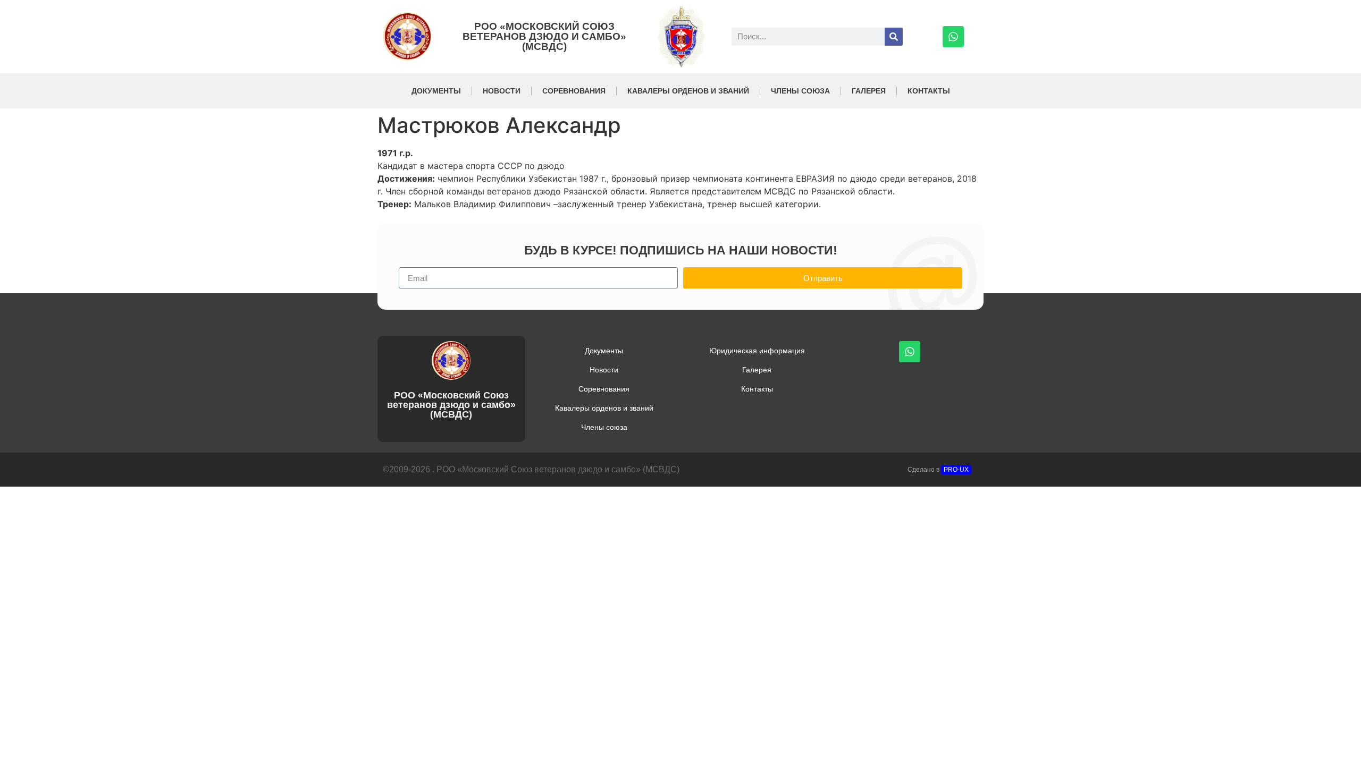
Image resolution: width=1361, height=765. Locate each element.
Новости (501, 91)
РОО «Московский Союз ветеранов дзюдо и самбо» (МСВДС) (544, 36)
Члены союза (800, 91)
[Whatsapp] (953, 36)
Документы (436, 91)
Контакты (929, 91)
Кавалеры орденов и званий (688, 91)
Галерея (869, 91)
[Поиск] (894, 37)
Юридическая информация (757, 350)
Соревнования (574, 91)
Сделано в (938, 469)
